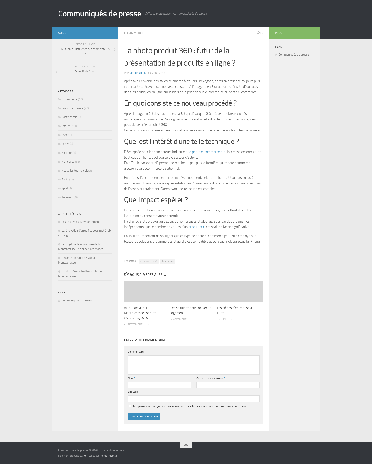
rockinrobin (137, 73)
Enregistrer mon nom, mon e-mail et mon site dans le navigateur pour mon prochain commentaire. (189, 406)
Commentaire (136, 351)
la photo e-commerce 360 (207, 152)
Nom (131, 378)
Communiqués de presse (99, 13)
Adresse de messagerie (210, 378)
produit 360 (197, 227)
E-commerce (134, 33)
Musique (67, 152)
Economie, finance (73, 108)
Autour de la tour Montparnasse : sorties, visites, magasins (140, 313)
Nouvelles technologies (76, 170)
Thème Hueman (108, 455)
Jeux (64, 135)
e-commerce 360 (148, 261)
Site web (133, 391)
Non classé (68, 161)
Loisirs (65, 144)
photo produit (167, 261)
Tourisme (67, 197)
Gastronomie (69, 117)
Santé (65, 179)
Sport (65, 188)
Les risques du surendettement (81, 221)
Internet (66, 126)
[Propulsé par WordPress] (85, 456)
